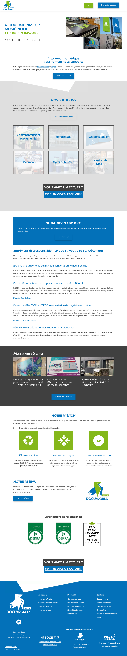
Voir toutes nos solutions (63, 117)
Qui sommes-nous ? (63, 76)
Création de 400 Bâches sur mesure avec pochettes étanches (60, 383)
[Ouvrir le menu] (122, 5)
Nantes (40, 67)
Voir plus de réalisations (63, 397)
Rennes (46, 67)
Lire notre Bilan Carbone (22, 298)
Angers (53, 67)
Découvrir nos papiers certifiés (24, 320)
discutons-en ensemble (63, 194)
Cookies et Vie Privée (12, 650)
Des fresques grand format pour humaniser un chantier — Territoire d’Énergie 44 (29, 383)
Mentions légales (11, 647)
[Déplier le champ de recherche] (88, 5)
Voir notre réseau (23, 498)
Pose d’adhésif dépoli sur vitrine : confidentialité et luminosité (95, 383)
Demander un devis (108, 5)
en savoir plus (63, 237)
